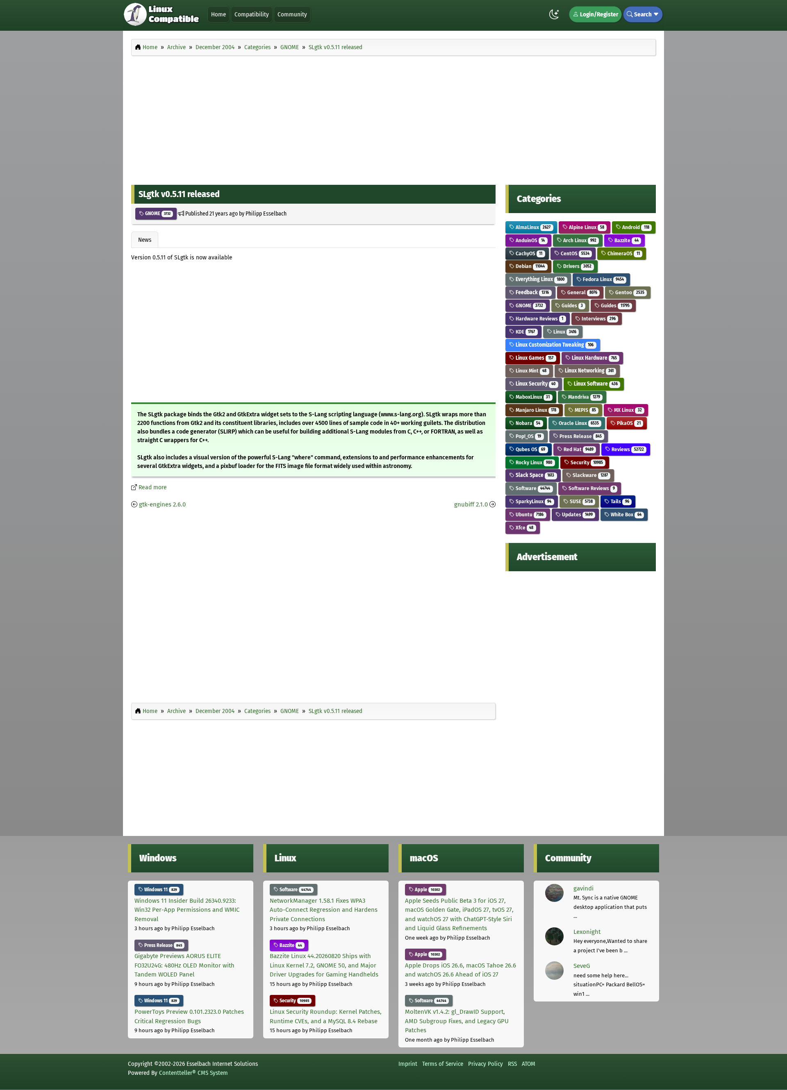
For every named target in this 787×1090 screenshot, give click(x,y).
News (144, 239)
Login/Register (598, 14)
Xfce (523, 528)
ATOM (528, 1063)
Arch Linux (579, 240)
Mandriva (583, 397)
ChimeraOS (622, 253)
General (581, 292)
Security (586, 462)
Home (218, 14)
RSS (512, 1063)
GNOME (157, 213)
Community (292, 14)
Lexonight (586, 932)
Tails (619, 501)
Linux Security (534, 384)
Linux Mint (530, 371)
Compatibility (251, 14)
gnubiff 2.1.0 (471, 504)
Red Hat (578, 449)
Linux (564, 332)
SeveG (581, 966)
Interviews (598, 319)
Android (635, 227)
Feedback (531, 292)
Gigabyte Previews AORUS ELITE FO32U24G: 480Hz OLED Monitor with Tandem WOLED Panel (184, 965)
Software (532, 488)
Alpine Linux (586, 227)
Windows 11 (160, 889)
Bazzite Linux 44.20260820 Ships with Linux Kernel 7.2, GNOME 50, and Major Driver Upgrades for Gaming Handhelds (324, 965)
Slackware (589, 475)
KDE (524, 332)
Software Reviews (591, 488)
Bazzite (625, 240)
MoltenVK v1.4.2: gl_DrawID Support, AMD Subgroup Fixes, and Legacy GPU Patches (457, 1021)
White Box (625, 514)
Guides (571, 305)
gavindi (583, 888)
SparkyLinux (532, 501)
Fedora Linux (603, 279)
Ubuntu (529, 514)
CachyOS (528, 253)
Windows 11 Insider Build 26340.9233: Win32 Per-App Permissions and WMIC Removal (186, 910)
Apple (427, 889)
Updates (577, 514)
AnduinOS (529, 240)
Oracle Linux (578, 423)
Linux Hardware (594, 358)
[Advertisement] (393, 118)
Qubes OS (529, 449)
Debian (529, 266)
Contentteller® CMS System (193, 1072)
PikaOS (628, 423)
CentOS (574, 253)
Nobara (527, 423)
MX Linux (627, 410)
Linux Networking (589, 371)
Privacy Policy (485, 1063)
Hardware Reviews (538, 319)
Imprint (407, 1063)
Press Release (580, 436)
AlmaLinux (532, 227)
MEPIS (584, 410)
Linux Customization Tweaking (554, 345)
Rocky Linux (533, 462)
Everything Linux (539, 279)
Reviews (627, 449)
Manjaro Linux (535, 410)
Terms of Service (442, 1063)
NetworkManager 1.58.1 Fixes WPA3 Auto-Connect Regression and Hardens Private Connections (324, 910)
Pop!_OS (527, 436)
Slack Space (534, 475)
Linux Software (595, 384)
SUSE (581, 501)
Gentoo (629, 292)
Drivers (576, 266)
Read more (153, 487)
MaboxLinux (532, 397)
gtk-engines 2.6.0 (162, 504)
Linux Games (533, 358)
